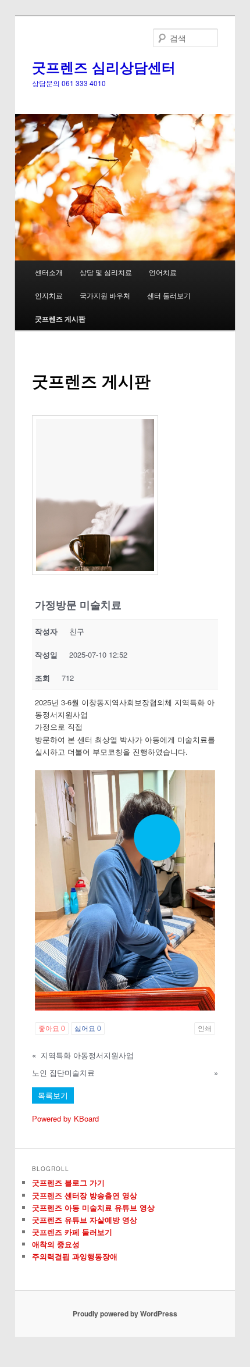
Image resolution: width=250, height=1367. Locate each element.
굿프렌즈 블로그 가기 (68, 1182)
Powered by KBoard (65, 1118)
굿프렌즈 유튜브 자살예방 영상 (84, 1219)
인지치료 (49, 295)
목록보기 (53, 1095)
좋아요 (51, 1029)
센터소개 (49, 272)
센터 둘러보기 (169, 295)
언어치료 (163, 272)
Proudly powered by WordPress (125, 1313)
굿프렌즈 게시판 (60, 318)
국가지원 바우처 (105, 295)
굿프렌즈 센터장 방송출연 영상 (84, 1195)
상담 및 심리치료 (106, 272)
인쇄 (205, 1029)
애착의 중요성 (56, 1244)
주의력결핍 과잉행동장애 (74, 1256)
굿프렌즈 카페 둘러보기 (72, 1231)
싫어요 (87, 1029)
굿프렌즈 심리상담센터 (104, 67)
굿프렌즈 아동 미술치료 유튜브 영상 (93, 1207)
